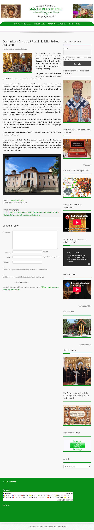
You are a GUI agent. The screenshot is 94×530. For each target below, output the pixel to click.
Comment (6, 232)
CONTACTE (67, 28)
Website (7, 262)
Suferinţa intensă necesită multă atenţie (25, 215)
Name (7, 252)
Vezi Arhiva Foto (85, 344)
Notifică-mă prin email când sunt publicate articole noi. (24, 277)
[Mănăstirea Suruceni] (47, 11)
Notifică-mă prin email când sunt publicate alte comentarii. (25, 270)
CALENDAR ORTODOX (51, 28)
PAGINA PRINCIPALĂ (22, 24)
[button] (26, 186)
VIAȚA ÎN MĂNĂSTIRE (57, 24)
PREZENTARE (39, 24)
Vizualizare (87, 165)
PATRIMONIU (74, 24)
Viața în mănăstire (17, 200)
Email (8, 257)
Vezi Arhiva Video (85, 306)
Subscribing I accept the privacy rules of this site (77, 58)
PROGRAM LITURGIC (30, 28)
